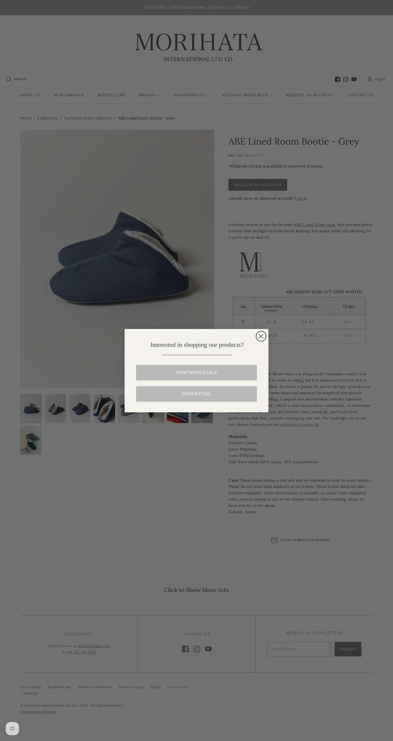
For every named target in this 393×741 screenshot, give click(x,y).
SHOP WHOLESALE (197, 372)
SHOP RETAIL (196, 393)
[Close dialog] (261, 336)
